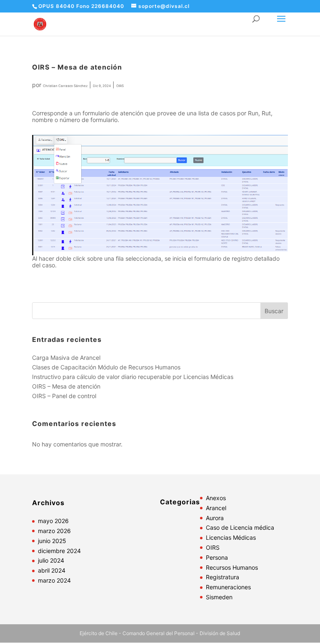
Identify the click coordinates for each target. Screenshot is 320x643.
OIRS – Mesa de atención (66, 386)
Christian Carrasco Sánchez (65, 86)
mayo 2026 (53, 520)
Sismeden (219, 597)
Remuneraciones (228, 587)
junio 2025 (52, 540)
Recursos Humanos (232, 567)
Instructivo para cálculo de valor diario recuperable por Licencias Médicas (132, 376)
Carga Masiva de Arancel (66, 357)
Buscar (274, 310)
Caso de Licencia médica (240, 527)
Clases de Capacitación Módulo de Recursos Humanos (106, 367)
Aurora (215, 517)
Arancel (216, 507)
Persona (217, 557)
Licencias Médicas (231, 537)
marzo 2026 (54, 530)
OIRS (120, 86)
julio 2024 (51, 560)
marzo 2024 (54, 580)
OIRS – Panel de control (64, 395)
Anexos (216, 497)
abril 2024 (51, 570)
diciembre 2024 (59, 550)
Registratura (222, 577)
